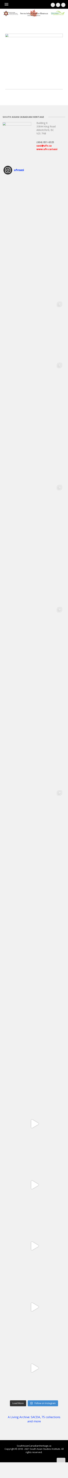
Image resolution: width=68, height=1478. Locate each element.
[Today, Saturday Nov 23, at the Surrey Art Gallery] (34, 207)
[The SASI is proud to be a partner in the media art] (34, 452)
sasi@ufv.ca (44, 145)
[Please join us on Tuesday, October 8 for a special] (34, 1062)
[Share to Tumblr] (35, 82)
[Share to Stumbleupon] (31, 82)
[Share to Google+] (14, 82)
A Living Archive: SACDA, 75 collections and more (34, 1419)
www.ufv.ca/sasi (46, 149)
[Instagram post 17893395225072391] (34, 1368)
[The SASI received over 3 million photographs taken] (34, 391)
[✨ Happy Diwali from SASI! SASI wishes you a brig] (34, 574)
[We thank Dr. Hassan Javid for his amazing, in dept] (34, 879)
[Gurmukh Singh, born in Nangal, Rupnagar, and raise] (34, 1307)
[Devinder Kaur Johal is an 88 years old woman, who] (34, 1123)
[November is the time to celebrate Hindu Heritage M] (34, 268)
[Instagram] (58, 5)
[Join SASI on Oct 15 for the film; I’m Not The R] (34, 940)
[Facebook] (53, 5)
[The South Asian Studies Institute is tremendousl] (34, 696)
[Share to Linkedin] (17, 82)
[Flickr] (63, 5)
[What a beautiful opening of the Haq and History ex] (34, 513)
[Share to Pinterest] (21, 82)
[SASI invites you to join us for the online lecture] (34, 757)
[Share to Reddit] (24, 82)
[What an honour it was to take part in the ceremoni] (34, 818)
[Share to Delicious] (28, 82)
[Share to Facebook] (7, 82)
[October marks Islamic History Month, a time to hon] (34, 635)
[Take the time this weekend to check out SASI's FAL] (34, 1001)
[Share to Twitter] (10, 82)
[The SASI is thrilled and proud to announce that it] (34, 329)
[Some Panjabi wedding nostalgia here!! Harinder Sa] (34, 1246)
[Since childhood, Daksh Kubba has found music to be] (34, 1185)
